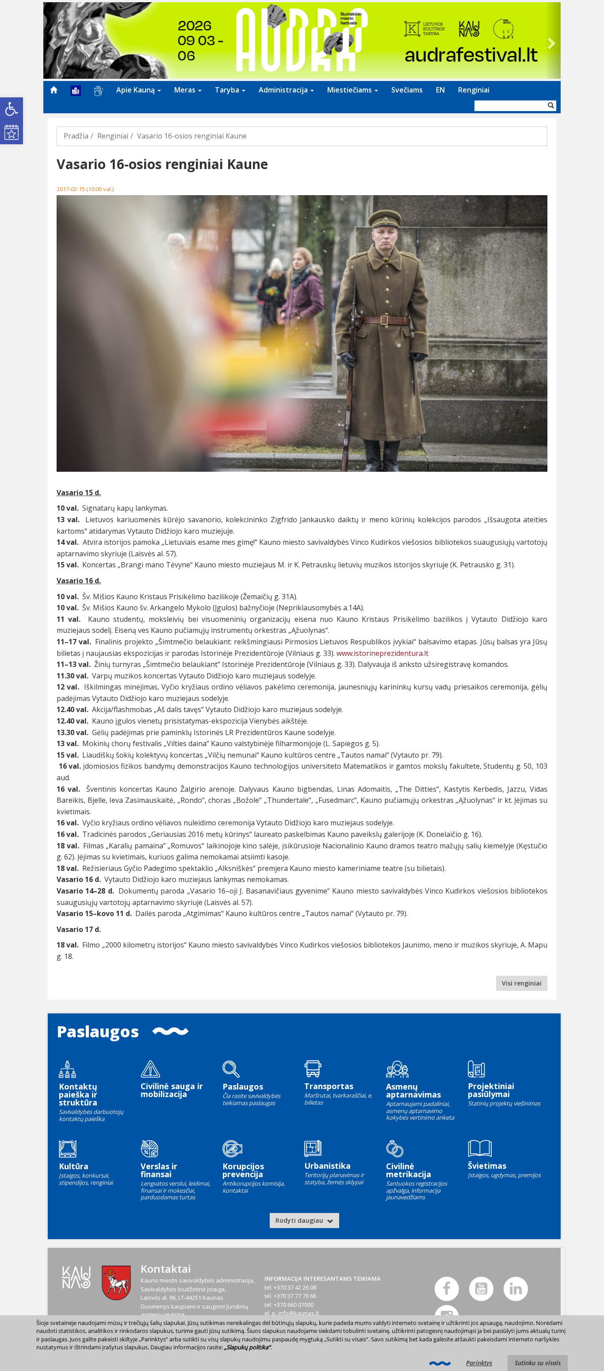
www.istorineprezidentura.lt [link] (382, 653)
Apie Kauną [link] (136, 90)
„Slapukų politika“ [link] (247, 1347)
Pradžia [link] (76, 136)
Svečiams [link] (407, 90)
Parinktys (479, 1363)
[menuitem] (53, 89)
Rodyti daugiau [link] (300, 1220)
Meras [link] (185, 90)
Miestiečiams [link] (350, 90)
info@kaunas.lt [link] (298, 1313)
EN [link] (440, 90)
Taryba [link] (228, 90)
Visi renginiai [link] (522, 983)
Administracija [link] (284, 90)
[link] (11, 108)
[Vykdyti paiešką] (551, 105)
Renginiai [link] (473, 90)
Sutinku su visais (538, 1363)
